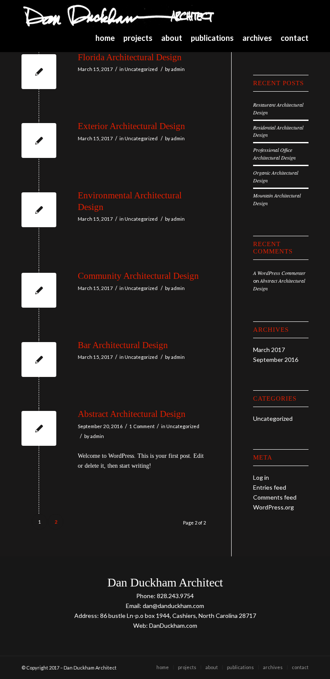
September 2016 (275, 359)
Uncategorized (141, 69)
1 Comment (142, 426)
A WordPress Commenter (279, 272)
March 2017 (269, 349)
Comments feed (274, 497)
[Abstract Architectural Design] (38, 428)
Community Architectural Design (138, 276)
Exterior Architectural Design (131, 126)
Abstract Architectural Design (132, 414)
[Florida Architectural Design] (38, 71)
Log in (261, 477)
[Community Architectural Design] (38, 290)
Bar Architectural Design (123, 345)
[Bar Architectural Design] (38, 359)
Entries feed (269, 487)
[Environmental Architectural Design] (38, 209)
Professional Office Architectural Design (274, 153)
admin (178, 69)
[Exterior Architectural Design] (38, 140)
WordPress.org (273, 507)
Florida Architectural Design (130, 57)
